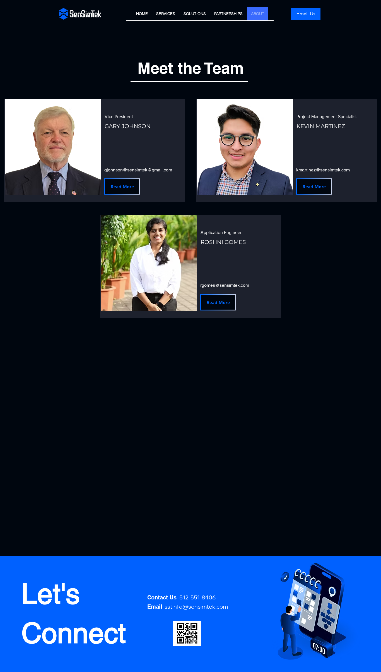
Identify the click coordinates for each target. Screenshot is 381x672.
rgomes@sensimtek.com (224, 285)
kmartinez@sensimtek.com (323, 170)
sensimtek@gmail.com (149, 170)
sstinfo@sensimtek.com (196, 607)
